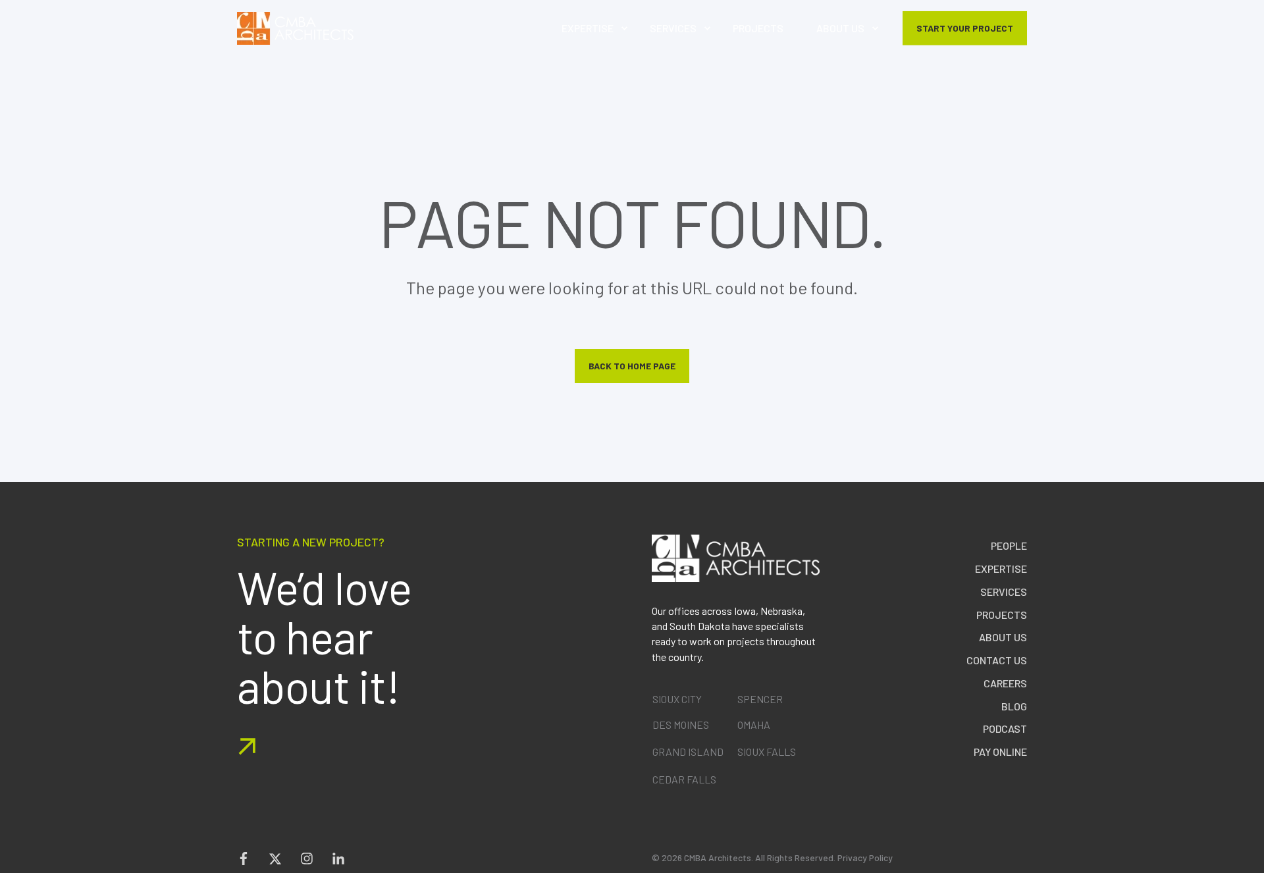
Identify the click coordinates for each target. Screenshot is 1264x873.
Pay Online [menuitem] (1000, 751)
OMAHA (753, 724)
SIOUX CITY (677, 699)
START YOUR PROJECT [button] (964, 27)
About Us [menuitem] (1003, 637)
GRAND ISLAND (688, 751)
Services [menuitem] (1003, 591)
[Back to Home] (295, 28)
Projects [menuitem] (1001, 614)
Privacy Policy (865, 857)
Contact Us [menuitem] (996, 660)
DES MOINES (680, 724)
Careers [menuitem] (1005, 683)
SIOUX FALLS (766, 751)
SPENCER (760, 699)
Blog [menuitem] (1014, 706)
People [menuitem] (1009, 545)
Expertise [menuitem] (1001, 568)
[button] (1254, 863)
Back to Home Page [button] (632, 365)
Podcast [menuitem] (1005, 728)
